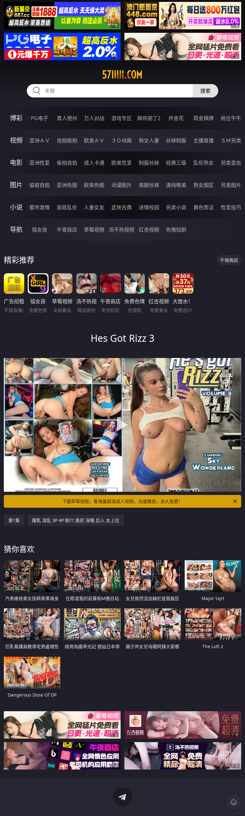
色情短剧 (176, 229)
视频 (16, 140)
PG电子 (39, 118)
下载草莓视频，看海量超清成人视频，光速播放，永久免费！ (122, 501)
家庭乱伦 (67, 207)
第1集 (14, 520)
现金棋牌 (203, 118)
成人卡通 (94, 162)
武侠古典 (121, 207)
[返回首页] (233, 802)
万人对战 (94, 118)
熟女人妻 (149, 140)
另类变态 (231, 162)
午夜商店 (67, 229)
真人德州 (67, 118)
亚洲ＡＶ (39, 140)
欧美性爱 (121, 162)
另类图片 (231, 185)
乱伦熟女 (203, 162)
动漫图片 (121, 185)
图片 (16, 185)
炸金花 (176, 118)
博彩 (16, 118)
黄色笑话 (203, 207)
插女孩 (39, 229)
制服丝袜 (149, 162)
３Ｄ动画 (121, 140)
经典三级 (176, 162)
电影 (16, 162)
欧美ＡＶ (94, 140)
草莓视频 (94, 229)
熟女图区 (203, 185)
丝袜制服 (176, 140)
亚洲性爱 (39, 162)
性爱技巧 (231, 207)
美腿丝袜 (149, 185)
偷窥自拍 (39, 185)
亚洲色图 (67, 185)
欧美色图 (94, 185)
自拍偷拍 (67, 140)
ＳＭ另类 (231, 140)
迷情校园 (149, 207)
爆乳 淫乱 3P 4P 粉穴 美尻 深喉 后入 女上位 (75, 520)
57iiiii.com (122, 74)
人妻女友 (94, 207)
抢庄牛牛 (231, 118)
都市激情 (39, 207)
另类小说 (176, 207)
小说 (16, 207)
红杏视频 (149, 229)
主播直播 (203, 140)
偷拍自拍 (67, 162)
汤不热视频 (121, 229)
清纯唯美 (176, 185)
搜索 (205, 90)
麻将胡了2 (148, 118)
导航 (16, 229)
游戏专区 (121, 118)
